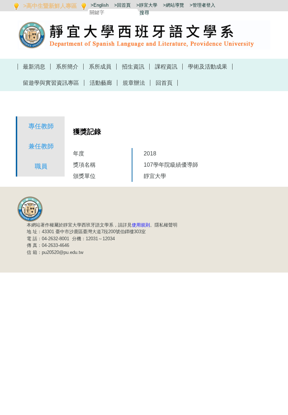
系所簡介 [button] (67, 67)
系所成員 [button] (100, 67)
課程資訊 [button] (166, 67)
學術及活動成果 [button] (207, 67)
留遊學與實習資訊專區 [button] (51, 83)
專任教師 (41, 126)
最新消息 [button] (34, 67)
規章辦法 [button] (134, 83)
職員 (41, 166)
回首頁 (164, 83)
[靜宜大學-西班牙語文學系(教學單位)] (30, 208)
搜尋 (144, 12)
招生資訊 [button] (133, 67)
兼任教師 (41, 146)
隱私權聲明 (166, 225)
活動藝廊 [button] (101, 83)
